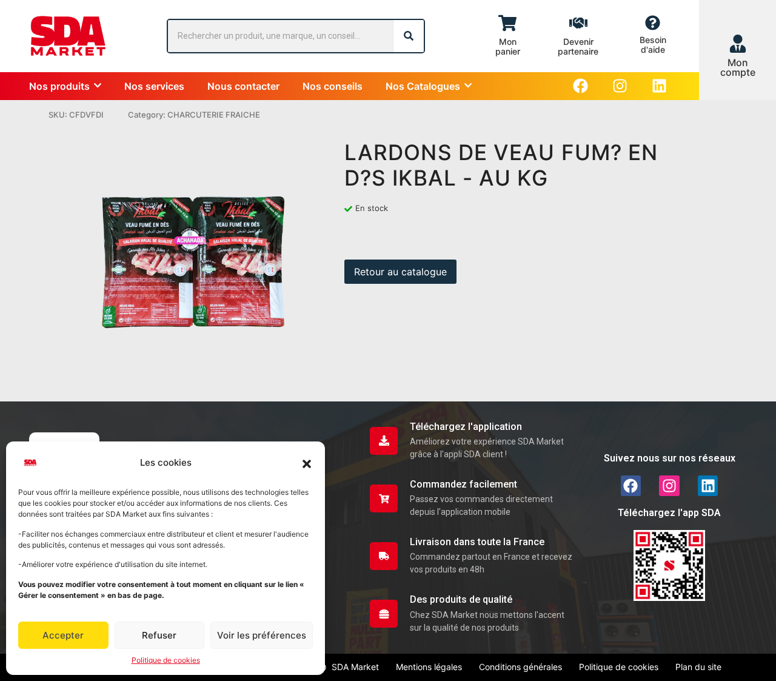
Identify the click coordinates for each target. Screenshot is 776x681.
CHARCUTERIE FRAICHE (213, 114)
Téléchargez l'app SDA (669, 512)
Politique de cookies (166, 660)
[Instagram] (619, 85)
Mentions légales (429, 666)
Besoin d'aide (653, 45)
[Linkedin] (659, 85)
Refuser (159, 635)
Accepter (63, 635)
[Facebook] (580, 85)
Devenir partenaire (578, 46)
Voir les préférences (261, 635)
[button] (307, 463)
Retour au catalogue (400, 272)
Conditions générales (520, 666)
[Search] (408, 36)
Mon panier (507, 46)
